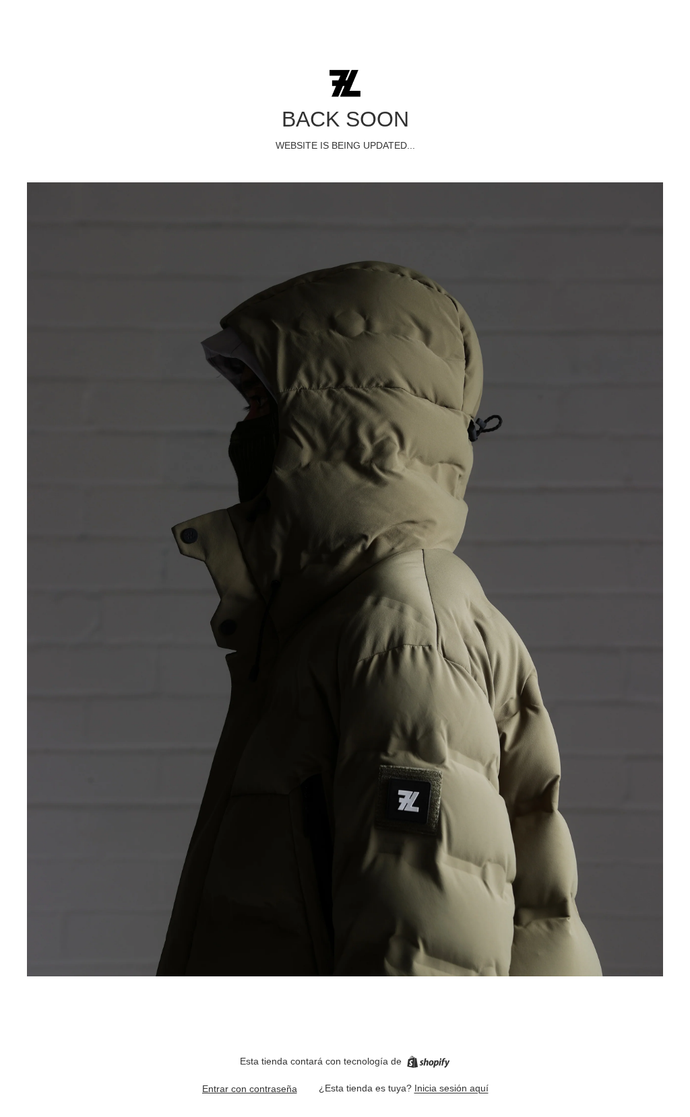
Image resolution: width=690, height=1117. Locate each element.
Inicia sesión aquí (451, 1088)
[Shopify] (428, 1062)
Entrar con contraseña (249, 1088)
